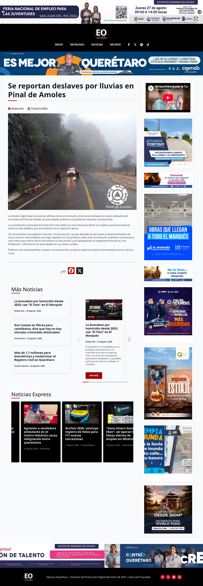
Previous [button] (3, 12)
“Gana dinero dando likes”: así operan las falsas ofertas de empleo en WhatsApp (110, 433)
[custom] (141, 44)
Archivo (115, 44)
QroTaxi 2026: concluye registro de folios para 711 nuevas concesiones (70, 433)
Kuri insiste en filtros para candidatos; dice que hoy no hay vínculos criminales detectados (37, 328)
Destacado (77, 44)
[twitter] (135, 44)
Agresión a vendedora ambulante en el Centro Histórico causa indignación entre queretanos (28, 435)
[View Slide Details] (168, 449)
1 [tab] (166, 477)
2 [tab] (170, 477)
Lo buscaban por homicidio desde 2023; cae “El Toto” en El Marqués (38, 303)
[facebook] (128, 44)
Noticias (97, 44)
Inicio (59, 44)
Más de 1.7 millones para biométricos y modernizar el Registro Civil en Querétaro (35, 356)
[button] (129, 339)
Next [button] (200, 12)
